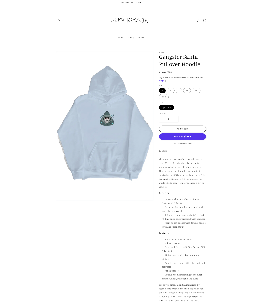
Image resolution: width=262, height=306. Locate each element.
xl (187, 90)
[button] (59, 21)
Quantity (162, 113)
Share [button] (164, 151)
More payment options (182, 143)
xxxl (164, 97)
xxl (196, 90)
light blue (166, 107)
